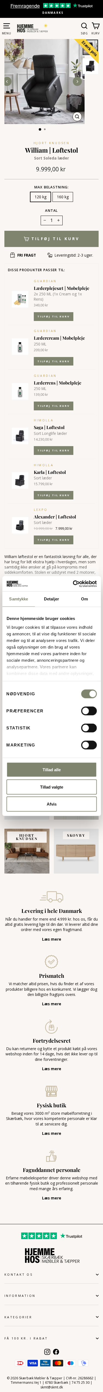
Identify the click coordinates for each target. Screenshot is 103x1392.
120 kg (40, 196)
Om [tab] (84, 599)
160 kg (63, 196)
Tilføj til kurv (53, 316)
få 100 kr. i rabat (26, 1338)
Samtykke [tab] (18, 599)
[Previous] (7, 81)
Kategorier (18, 1317)
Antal (51, 210)
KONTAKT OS (18, 1274)
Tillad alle (52, 769)
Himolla (44, 420)
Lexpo (41, 509)
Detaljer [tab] (51, 599)
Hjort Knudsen (51, 143)
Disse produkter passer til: (36, 270)
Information (19, 1296)
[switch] (89, 711)
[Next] (77, 81)
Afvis (52, 804)
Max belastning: (51, 187)
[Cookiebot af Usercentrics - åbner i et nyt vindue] (73, 583)
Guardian (45, 281)
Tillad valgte (51, 786)
